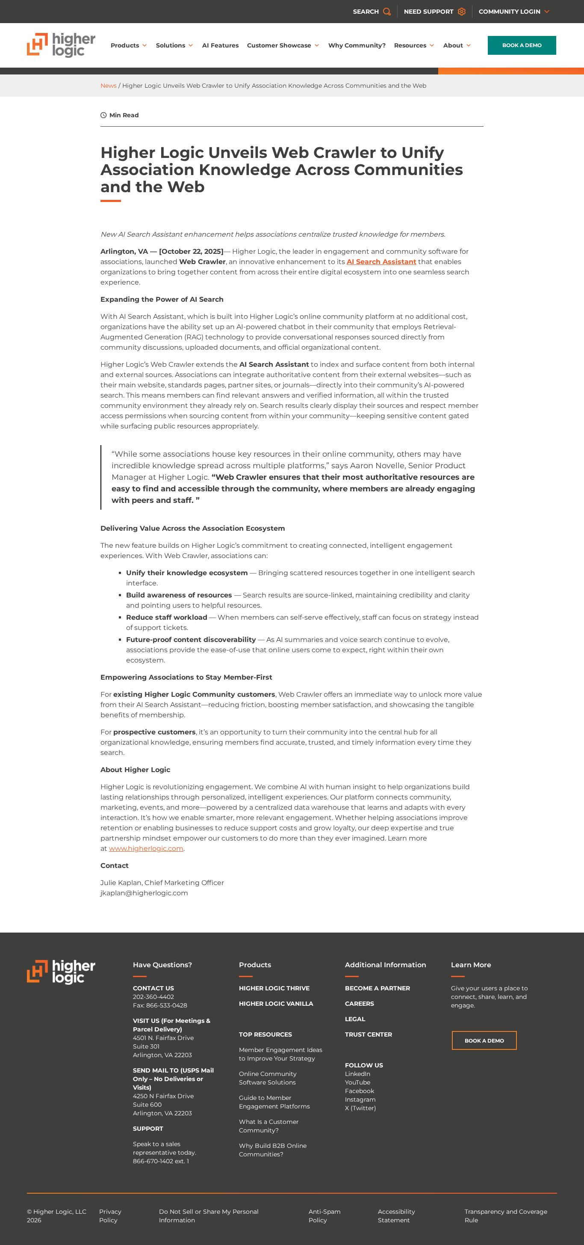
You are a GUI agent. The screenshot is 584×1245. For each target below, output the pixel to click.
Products (125, 45)
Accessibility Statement (396, 1216)
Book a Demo (522, 45)
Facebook (359, 1091)
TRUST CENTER (368, 1034)
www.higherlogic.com (146, 848)
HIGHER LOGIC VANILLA (276, 1003)
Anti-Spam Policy (325, 1216)
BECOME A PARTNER (377, 988)
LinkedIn (357, 1074)
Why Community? (357, 45)
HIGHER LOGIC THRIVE (274, 988)
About (453, 45)
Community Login (509, 11)
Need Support (429, 11)
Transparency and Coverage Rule (506, 1216)
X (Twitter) (360, 1108)
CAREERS (359, 1003)
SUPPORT (148, 1128)
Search (366, 11)
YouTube (357, 1082)
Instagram (360, 1099)
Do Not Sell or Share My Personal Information (209, 1216)
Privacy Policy (110, 1216)
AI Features (220, 45)
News (108, 85)
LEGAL (355, 1019)
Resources (410, 45)
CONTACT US (153, 988)
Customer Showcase (279, 45)
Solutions (170, 45)
